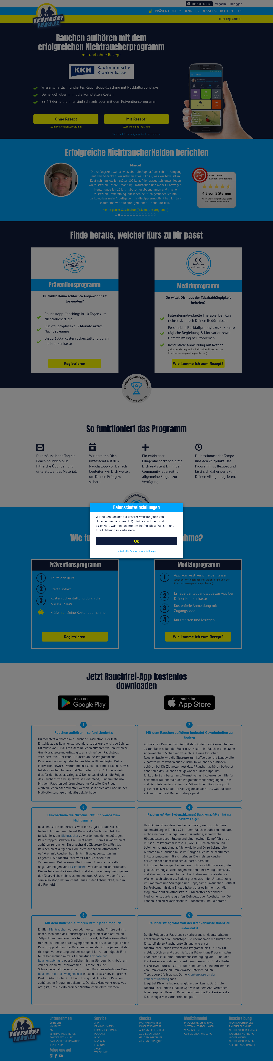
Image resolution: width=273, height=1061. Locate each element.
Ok (136, 541)
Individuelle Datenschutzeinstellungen (136, 551)
